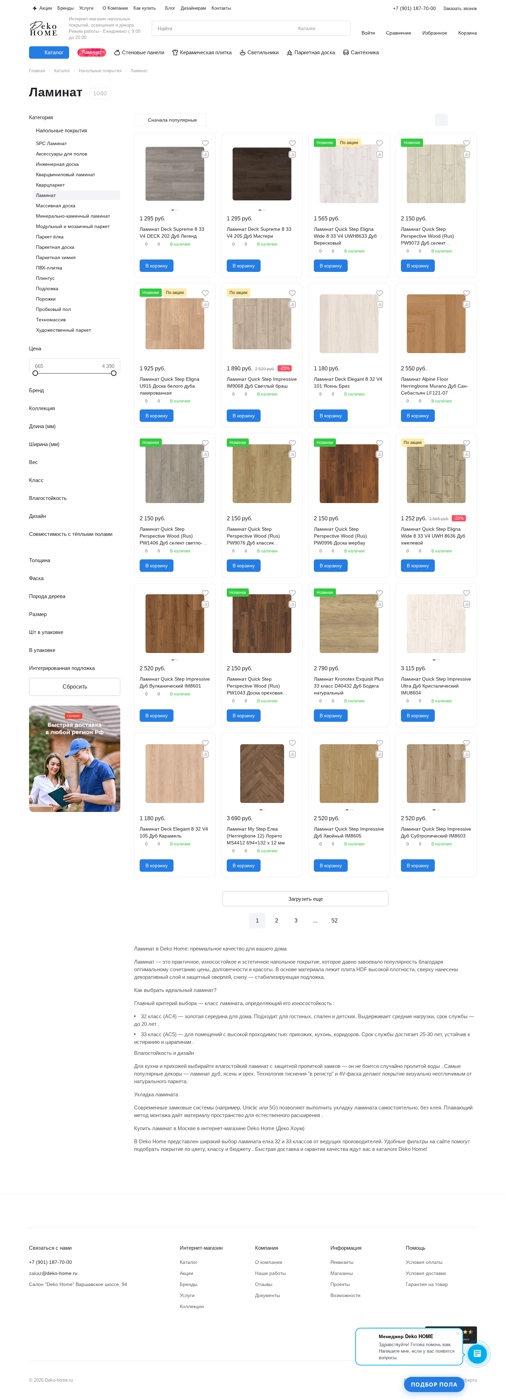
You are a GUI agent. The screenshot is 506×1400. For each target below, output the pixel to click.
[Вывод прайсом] (470, 120)
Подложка (47, 288)
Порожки (46, 299)
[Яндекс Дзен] (61, 1330)
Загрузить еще (305, 899)
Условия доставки (426, 1273)
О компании (268, 1262)
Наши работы (270, 1273)
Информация (346, 1248)
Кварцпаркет (50, 185)
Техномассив (51, 319)
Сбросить (75, 687)
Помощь (415, 1248)
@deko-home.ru (59, 1273)
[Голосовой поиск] (329, 28)
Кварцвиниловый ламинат (65, 174)
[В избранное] (205, 143)
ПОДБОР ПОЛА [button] (434, 1384)
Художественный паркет (63, 330)
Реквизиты (342, 1262)
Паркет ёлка (50, 236)
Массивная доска (55, 205)
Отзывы (263, 1284)
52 (334, 921)
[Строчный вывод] (455, 120)
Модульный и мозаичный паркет (73, 226)
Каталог (188, 1262)
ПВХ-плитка (49, 268)
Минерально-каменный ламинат (73, 216)
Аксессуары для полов (61, 154)
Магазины (341, 1273)
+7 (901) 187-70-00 (414, 8)
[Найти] (341, 28)
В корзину (157, 265)
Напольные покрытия (61, 130)
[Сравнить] (205, 154)
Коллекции (192, 1306)
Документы (267, 1295)
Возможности (345, 1295)
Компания (266, 1248)
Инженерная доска (57, 164)
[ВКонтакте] (33, 1330)
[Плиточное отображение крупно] (426, 120)
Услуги (187, 1295)
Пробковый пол (53, 309)
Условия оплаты (424, 1262)
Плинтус (45, 278)
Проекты (340, 1284)
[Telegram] (47, 1330)
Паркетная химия (56, 257)
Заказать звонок (460, 8)
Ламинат (46, 195)
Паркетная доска (55, 247)
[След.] (354, 920)
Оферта (468, 1380)
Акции (186, 1273)
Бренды (188, 1284)
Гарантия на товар (427, 1284)
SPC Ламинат (51, 143)
